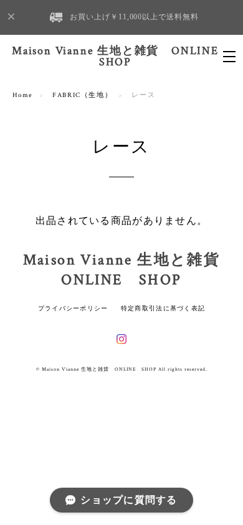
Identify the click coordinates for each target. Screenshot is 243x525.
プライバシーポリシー (73, 308)
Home (22, 95)
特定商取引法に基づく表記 (163, 308)
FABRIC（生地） (82, 95)
